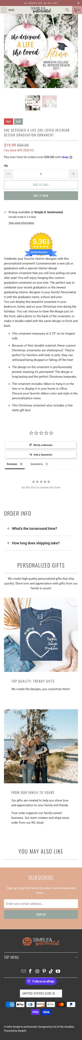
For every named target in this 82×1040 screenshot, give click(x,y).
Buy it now (41, 195)
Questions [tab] (36, 464)
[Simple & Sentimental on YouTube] (58, 971)
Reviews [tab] (12, 464)
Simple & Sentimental (25, 1026)
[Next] (75, 51)
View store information (21, 222)
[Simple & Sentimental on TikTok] (51, 971)
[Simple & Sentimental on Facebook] (30, 971)
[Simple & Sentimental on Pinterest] (44, 971)
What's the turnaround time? (34, 528)
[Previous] (7, 51)
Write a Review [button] (42, 445)
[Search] (67, 10)
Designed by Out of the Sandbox (56, 1026)
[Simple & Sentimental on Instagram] (37, 971)
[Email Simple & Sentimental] (23, 971)
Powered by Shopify (15, 1030)
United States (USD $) (38, 993)
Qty (6, 165)
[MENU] (2, 10)
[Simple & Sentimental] (41, 10)
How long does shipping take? (36, 543)
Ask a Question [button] (43, 454)
